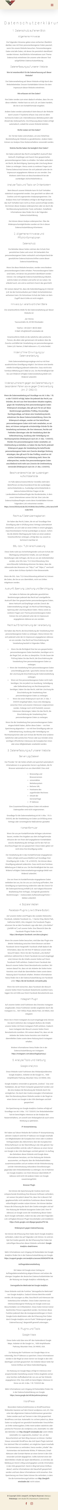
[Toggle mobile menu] (52, 5)
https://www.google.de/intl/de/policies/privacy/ (29, 1395)
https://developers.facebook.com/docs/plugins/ (29, 934)
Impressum (34, 1499)
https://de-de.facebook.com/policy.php (31, 981)
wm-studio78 (23, 1499)
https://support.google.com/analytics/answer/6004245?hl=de (28, 1258)
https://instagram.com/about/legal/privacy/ (29, 1054)
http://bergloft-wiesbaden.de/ (31, 1432)
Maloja (47, 1496)
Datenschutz (44, 1499)
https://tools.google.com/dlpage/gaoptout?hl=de (29, 1222)
